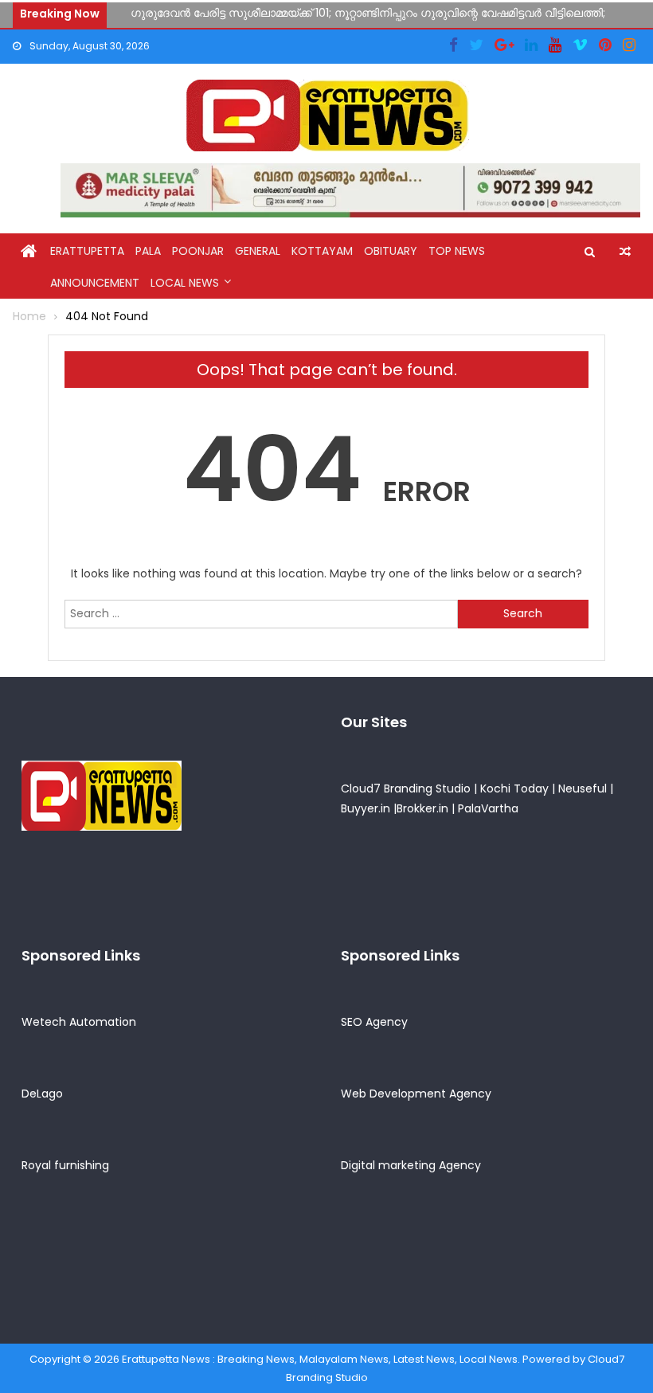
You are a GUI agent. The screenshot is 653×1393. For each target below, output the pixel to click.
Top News (456, 251)
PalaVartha (488, 808)
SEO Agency (374, 1022)
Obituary (390, 251)
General (257, 251)
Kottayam (322, 251)
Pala (148, 251)
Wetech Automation (79, 1022)
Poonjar (198, 251)
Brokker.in (422, 808)
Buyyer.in (365, 808)
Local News (185, 283)
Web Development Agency (416, 1093)
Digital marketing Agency (411, 1165)
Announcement (94, 283)
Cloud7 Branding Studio (406, 788)
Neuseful (582, 788)
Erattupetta (87, 251)
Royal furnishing (65, 1165)
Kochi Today (514, 788)
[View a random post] (625, 252)
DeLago (42, 1093)
